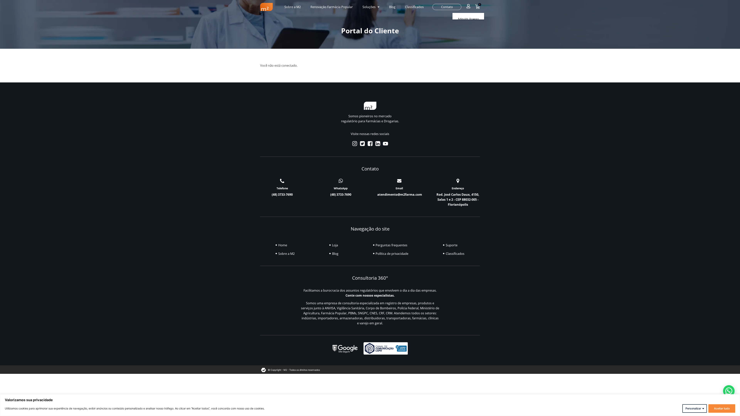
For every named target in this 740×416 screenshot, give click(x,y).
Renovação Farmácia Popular (331, 7)
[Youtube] (385, 143)
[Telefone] (282, 181)
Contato (447, 7)
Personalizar (693, 408)
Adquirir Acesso (468, 19)
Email (399, 188)
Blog (392, 7)
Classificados (414, 7)
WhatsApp (341, 188)
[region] (370, 405)
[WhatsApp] (341, 181)
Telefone (282, 188)
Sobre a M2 (292, 7)
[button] (468, 6)
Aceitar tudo (722, 408)
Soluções (369, 7)
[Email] (399, 181)
